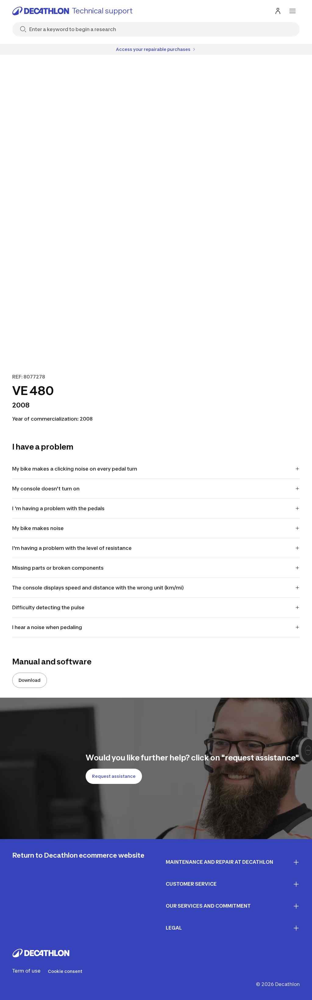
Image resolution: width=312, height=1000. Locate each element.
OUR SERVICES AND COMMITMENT (208, 906)
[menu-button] (292, 11)
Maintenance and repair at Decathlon (219, 862)
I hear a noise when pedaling (47, 627)
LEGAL (174, 928)
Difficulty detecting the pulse (48, 607)
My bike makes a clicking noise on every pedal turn (74, 469)
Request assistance (114, 776)
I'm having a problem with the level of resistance (72, 548)
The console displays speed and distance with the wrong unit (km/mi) (98, 588)
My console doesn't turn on (46, 489)
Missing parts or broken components (58, 568)
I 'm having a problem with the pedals (58, 508)
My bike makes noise (38, 528)
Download (30, 680)
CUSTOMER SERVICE (191, 884)
